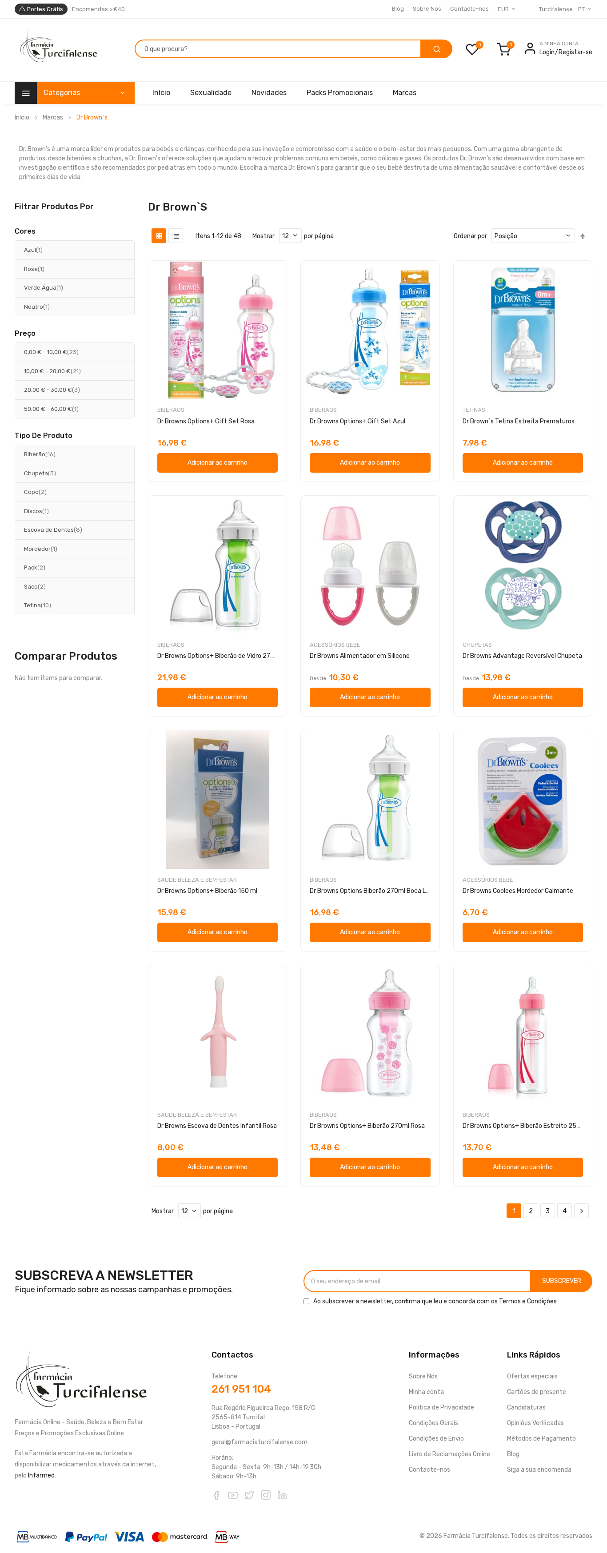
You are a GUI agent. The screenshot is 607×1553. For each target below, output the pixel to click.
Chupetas (477, 644)
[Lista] (175, 235)
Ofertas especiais (532, 1376)
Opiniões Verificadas (535, 1423)
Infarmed (41, 1475)
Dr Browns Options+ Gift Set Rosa (206, 421)
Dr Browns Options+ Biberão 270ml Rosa (367, 1126)
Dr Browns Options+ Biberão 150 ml (207, 891)
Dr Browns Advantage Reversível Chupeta (522, 656)
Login (547, 52)
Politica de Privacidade (441, 1407)
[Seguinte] (581, 1211)
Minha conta (426, 1392)
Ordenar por (470, 236)
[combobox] (278, 49)
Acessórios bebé (335, 644)
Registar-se (575, 52)
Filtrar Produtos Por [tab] (54, 206)
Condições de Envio (436, 1438)
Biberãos (170, 409)
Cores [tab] (25, 231)
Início (22, 117)
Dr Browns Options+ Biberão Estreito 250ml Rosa (533, 1126)
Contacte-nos (469, 8)
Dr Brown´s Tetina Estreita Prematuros (519, 421)
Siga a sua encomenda (539, 1469)
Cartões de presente (536, 1392)
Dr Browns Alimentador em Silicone (360, 656)
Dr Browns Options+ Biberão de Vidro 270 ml (220, 656)
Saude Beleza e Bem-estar (197, 879)
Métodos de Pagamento (541, 1438)
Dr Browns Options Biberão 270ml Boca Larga (374, 891)
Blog (398, 8)
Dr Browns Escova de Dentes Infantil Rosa (217, 1126)
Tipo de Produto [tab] (43, 436)
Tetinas (474, 409)
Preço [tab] (25, 334)
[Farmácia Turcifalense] (57, 50)
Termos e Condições (528, 1301)
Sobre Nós (427, 8)
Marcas (53, 117)
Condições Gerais (433, 1423)
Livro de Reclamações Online (449, 1454)
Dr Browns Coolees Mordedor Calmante (518, 891)
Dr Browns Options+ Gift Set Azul (357, 421)
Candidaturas (526, 1407)
